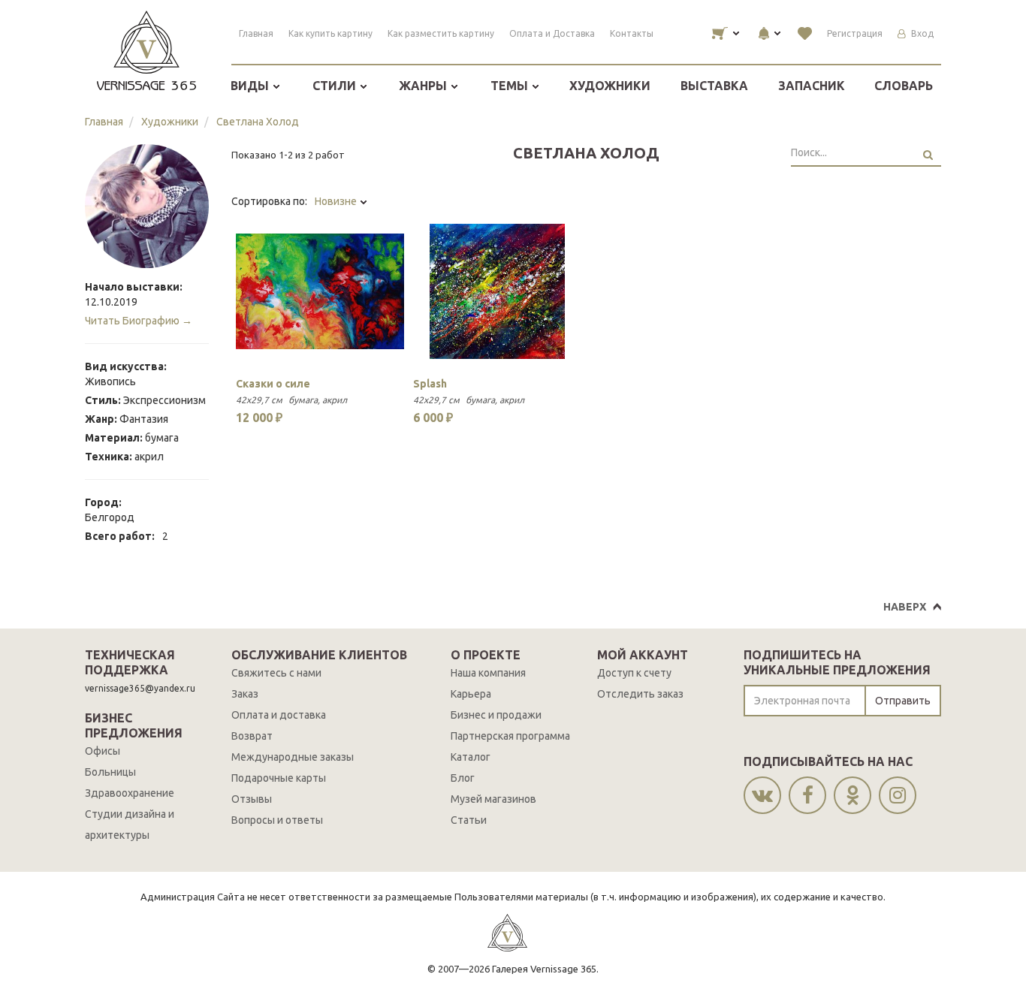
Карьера (471, 694)
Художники (609, 85)
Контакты (631, 33)
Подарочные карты (278, 778)
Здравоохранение (129, 793)
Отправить (903, 701)
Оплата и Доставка (552, 33)
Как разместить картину (441, 33)
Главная (256, 33)
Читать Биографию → (138, 321)
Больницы (110, 772)
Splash (430, 384)
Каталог (470, 757)
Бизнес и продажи (496, 715)
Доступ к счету (634, 673)
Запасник (811, 85)
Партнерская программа (510, 736)
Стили (335, 85)
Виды (251, 85)
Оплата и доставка (278, 715)
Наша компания (488, 673)
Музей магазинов (493, 799)
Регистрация (855, 33)
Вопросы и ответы (277, 820)
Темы (510, 85)
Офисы (102, 751)
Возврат (252, 736)
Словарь (903, 85)
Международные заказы (292, 757)
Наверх (904, 607)
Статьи (469, 820)
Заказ (244, 694)
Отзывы (251, 799)
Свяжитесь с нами (276, 673)
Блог (463, 778)
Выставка (714, 85)
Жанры (424, 85)
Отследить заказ (640, 694)
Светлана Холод (257, 122)
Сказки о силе (273, 384)
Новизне (337, 201)
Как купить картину (330, 33)
